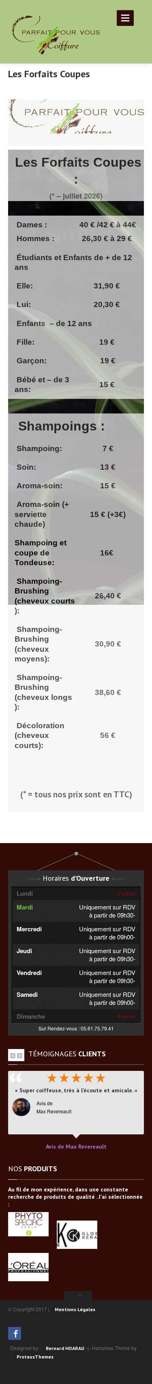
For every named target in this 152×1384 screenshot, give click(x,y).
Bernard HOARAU (65, 1348)
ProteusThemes (35, 1357)
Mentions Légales (75, 1309)
